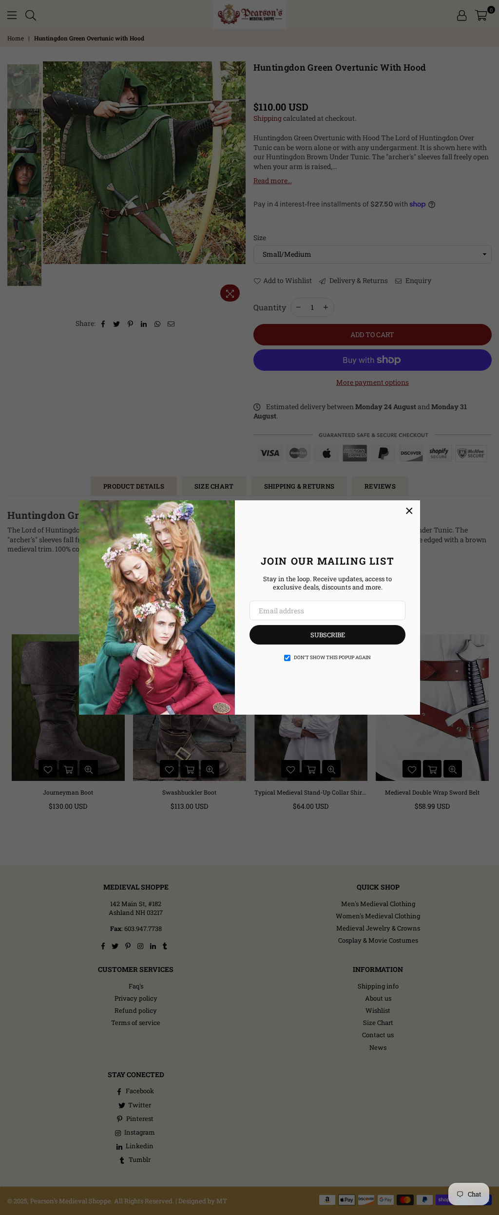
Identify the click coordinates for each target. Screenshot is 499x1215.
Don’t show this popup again (332, 657)
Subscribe (327, 634)
